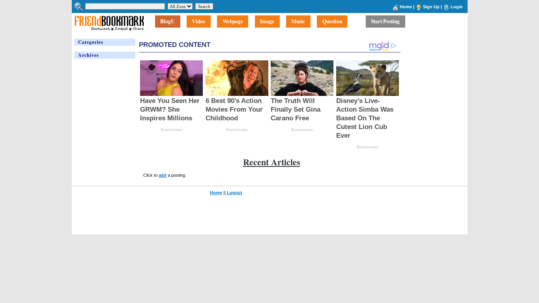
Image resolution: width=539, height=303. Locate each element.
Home (406, 6)
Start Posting (385, 22)
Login (457, 6)
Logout (234, 192)
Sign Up (431, 6)
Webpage (233, 22)
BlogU (167, 22)
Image (267, 22)
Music (298, 22)
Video (198, 22)
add (163, 175)
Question (332, 22)
